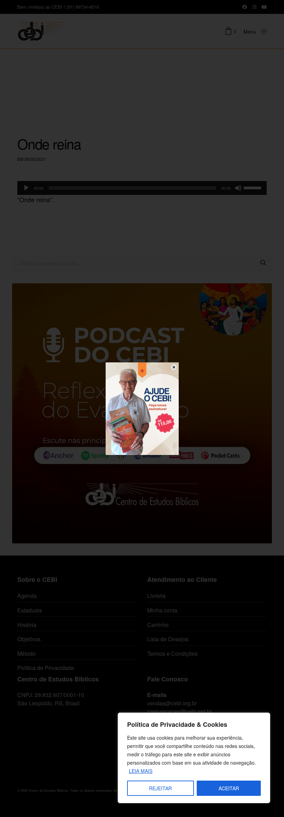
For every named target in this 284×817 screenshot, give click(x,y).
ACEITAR (229, 788)
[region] (194, 758)
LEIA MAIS (140, 770)
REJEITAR (160, 788)
